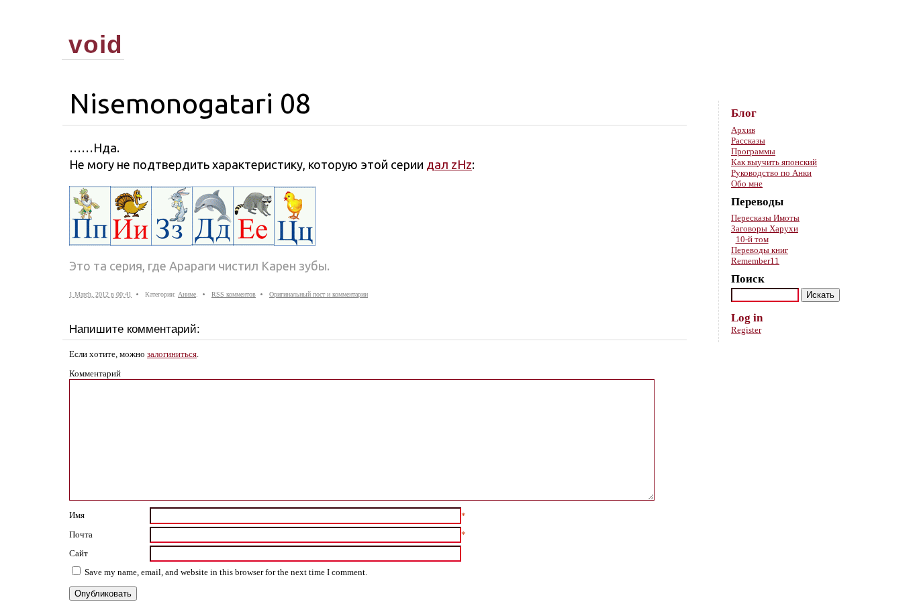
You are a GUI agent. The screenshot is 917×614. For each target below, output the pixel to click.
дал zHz (449, 164)
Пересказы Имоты (765, 218)
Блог (744, 113)
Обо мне (747, 183)
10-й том (752, 239)
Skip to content (827, 20)
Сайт (78, 553)
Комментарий (95, 373)
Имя (77, 515)
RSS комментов (233, 294)
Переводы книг (759, 250)
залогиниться (172, 354)
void (95, 44)
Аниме (187, 294)
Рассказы (748, 141)
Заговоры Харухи (764, 228)
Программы (753, 151)
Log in (747, 317)
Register (746, 330)
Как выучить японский (774, 162)
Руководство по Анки (771, 173)
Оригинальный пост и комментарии (318, 294)
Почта (81, 534)
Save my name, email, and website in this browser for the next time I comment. (226, 572)
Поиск (748, 278)
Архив (743, 130)
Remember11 (755, 261)
